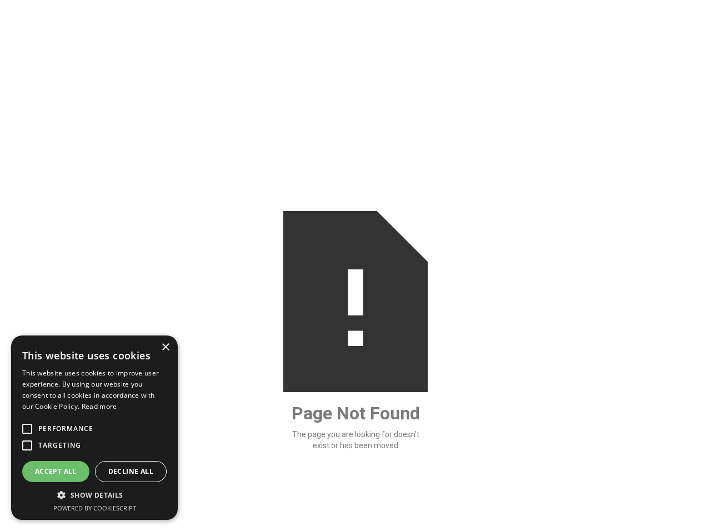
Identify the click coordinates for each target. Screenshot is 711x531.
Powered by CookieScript (94, 508)
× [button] (165, 347)
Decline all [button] (130, 471)
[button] (94, 495)
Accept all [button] (56, 471)
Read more (99, 406)
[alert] (94, 427)
